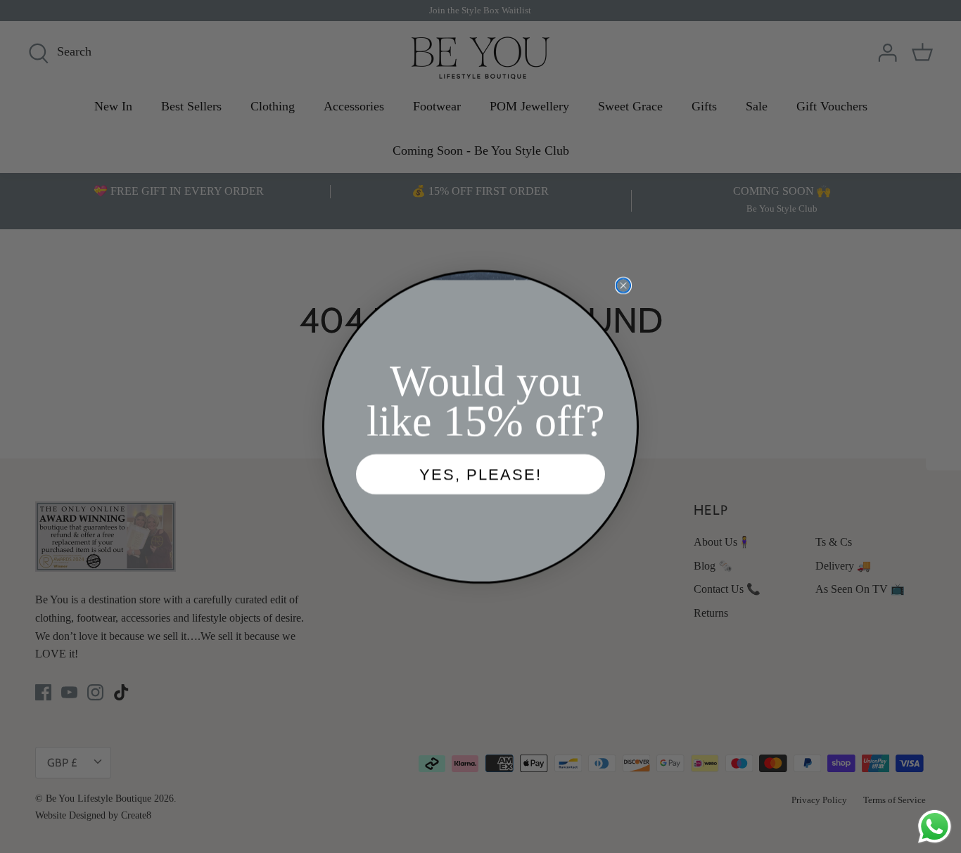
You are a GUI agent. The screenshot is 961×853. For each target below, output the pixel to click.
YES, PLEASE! (480, 474)
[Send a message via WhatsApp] (934, 826)
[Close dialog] (623, 285)
